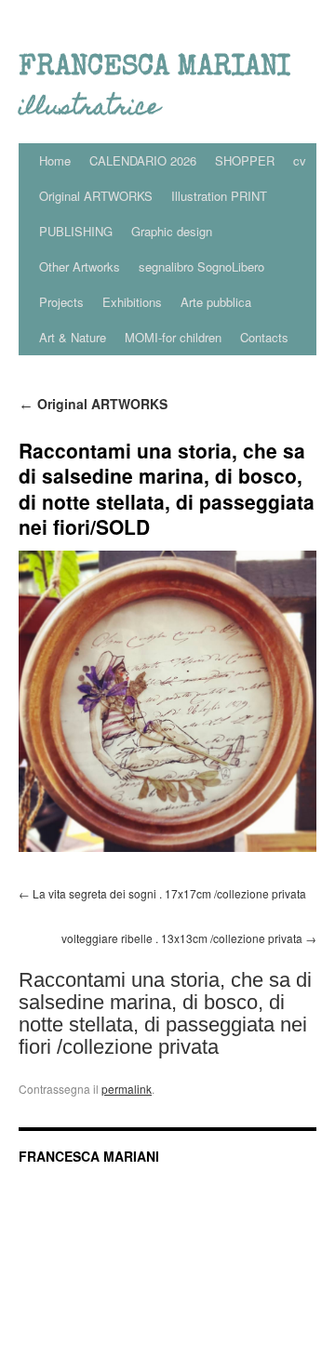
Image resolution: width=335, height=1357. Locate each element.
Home (55, 160)
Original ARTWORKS (96, 196)
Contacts (264, 337)
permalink (126, 1089)
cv (299, 160)
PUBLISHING (76, 231)
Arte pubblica (216, 302)
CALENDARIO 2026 (142, 160)
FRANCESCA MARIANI (89, 1156)
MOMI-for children (173, 337)
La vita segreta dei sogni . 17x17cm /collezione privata (169, 893)
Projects (61, 302)
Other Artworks (79, 266)
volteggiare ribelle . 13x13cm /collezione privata (181, 938)
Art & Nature (72, 337)
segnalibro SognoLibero (201, 266)
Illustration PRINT (219, 196)
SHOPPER (245, 160)
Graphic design (171, 231)
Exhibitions (132, 302)
